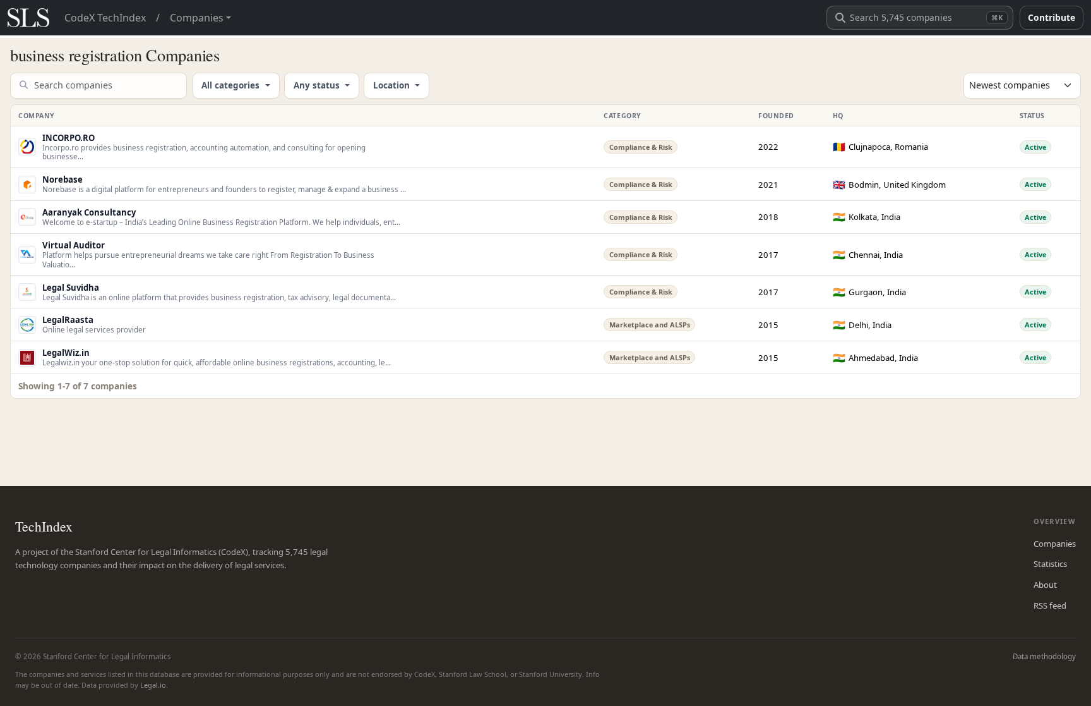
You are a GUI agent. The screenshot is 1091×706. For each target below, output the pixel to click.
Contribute (1051, 17)
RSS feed (1050, 605)
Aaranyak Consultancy (89, 212)
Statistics (1050, 563)
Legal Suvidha (70, 287)
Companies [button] (197, 18)
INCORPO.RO (68, 137)
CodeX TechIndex (105, 18)
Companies (1055, 543)
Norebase (62, 179)
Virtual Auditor (73, 245)
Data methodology (1044, 656)
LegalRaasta (67, 320)
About (1045, 584)
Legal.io (153, 685)
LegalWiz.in (66, 352)
